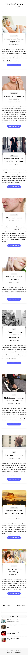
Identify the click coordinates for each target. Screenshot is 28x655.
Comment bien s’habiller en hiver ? (12, 626)
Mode (14, 329)
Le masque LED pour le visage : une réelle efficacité (13, 633)
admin (17, 44)
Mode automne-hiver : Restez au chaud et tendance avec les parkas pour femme (13, 620)
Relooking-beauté (14, 3)
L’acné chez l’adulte (14, 218)
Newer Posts (21, 605)
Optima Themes (18, 652)
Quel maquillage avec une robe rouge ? (13, 639)
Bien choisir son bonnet (14, 455)
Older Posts (6, 605)
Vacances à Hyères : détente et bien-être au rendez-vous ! (14, 513)
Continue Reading (14, 65)
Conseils (14, 273)
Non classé (14, 93)
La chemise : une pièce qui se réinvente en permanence (14, 334)
